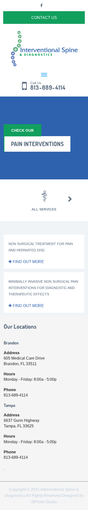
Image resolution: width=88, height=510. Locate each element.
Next (70, 199)
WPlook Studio (44, 502)
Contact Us (44, 18)
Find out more (28, 262)
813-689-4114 (48, 88)
